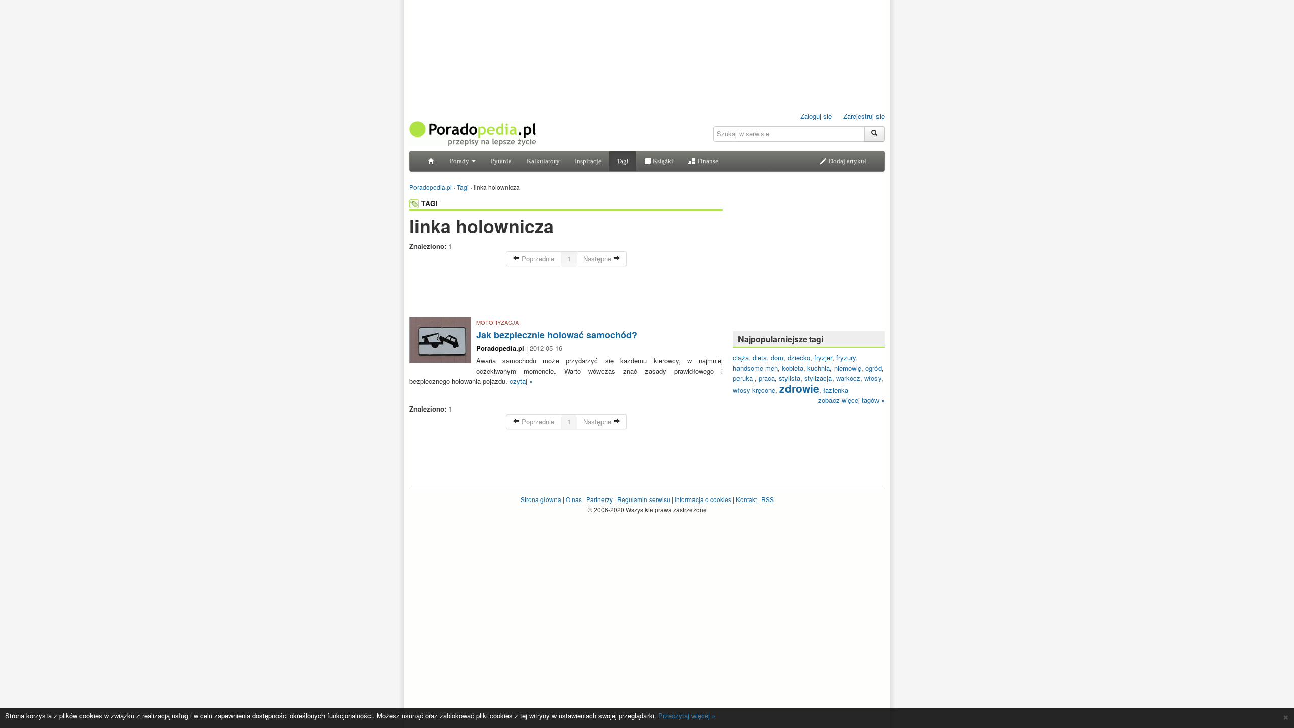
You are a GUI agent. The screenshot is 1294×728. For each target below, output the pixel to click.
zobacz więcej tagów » (851, 400)
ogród (873, 368)
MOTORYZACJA (497, 322)
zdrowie (799, 388)
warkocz (848, 378)
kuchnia (818, 368)
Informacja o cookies (703, 499)
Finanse (707, 161)
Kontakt (746, 499)
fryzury (846, 357)
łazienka (835, 390)
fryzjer (823, 357)
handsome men (755, 368)
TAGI (429, 203)
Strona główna (541, 499)
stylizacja (818, 378)
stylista (789, 378)
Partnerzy (599, 499)
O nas (574, 499)
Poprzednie (537, 258)
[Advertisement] (566, 294)
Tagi (623, 161)
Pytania (501, 161)
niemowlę (847, 368)
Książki (662, 161)
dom (777, 357)
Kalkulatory (543, 161)
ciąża (741, 357)
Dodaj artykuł (846, 161)
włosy (872, 378)
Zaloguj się (816, 116)
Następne (598, 258)
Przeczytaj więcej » (686, 715)
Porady (460, 161)
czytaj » (521, 381)
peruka (744, 378)
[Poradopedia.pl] (472, 133)
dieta (760, 357)
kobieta (792, 368)
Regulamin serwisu (643, 499)
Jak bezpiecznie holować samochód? (556, 334)
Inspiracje (588, 161)
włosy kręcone (754, 390)
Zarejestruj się (864, 116)
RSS (767, 499)
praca (767, 378)
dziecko (799, 357)
